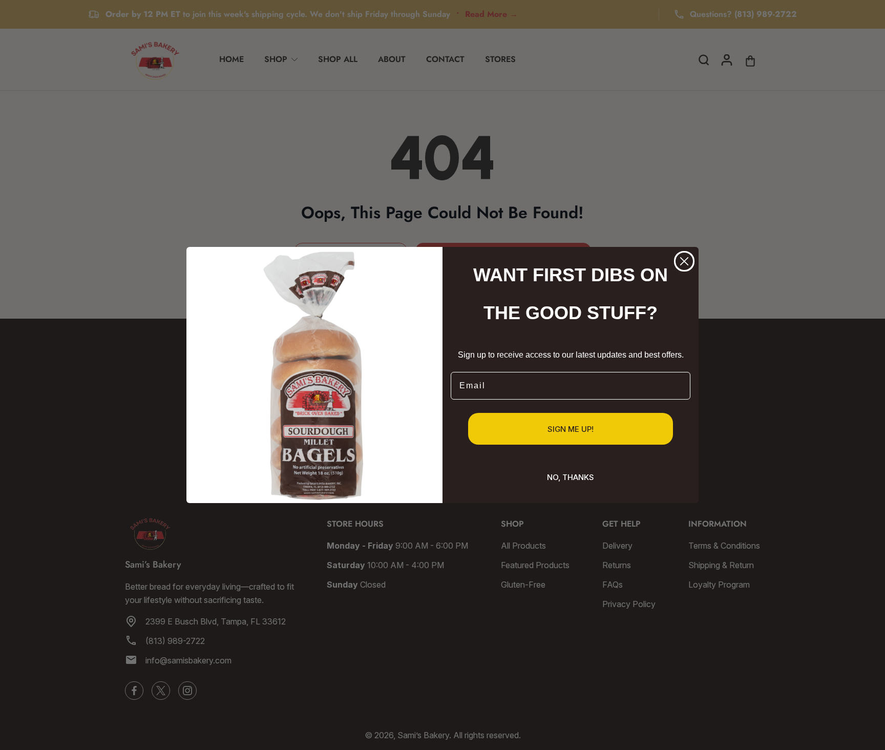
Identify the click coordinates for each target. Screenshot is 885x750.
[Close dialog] (684, 261)
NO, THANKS (570, 477)
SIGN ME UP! (570, 429)
